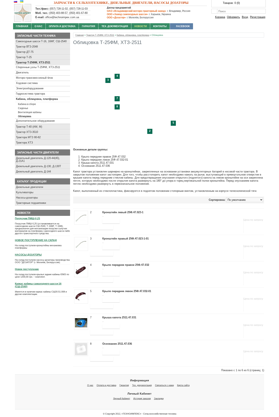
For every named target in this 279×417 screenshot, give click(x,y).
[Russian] (15, 1)
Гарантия (88, 26)
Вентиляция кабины (29, 112)
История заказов (142, 398)
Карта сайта (183, 385)
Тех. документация (115, 26)
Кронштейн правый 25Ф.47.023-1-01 (125, 238)
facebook (183, 26)
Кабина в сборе (27, 104)
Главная (22, 26)
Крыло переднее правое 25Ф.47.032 (125, 264)
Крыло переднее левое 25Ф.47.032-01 (126, 291)
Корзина (220, 17)
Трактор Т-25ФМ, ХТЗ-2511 (33, 62)
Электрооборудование (30, 88)
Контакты (160, 26)
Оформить (233, 17)
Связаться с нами (164, 385)
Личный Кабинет (121, 398)
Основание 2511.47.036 (117, 343)
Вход (245, 17)
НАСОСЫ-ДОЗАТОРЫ (28, 254)
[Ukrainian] (21, 1)
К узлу (96, 219)
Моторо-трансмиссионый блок (34, 77)
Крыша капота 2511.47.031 (119, 317)
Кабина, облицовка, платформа (37, 98)
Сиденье (23, 108)
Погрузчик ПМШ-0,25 (27, 218)
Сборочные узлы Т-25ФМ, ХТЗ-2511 (38, 67)
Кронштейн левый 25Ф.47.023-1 (122, 212)
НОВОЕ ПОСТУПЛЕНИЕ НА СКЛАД (36, 240)
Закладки (159, 398)
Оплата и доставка (62, 26)
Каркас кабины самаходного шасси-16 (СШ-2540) (38, 285)
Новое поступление (27, 269)
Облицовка (24, 116)
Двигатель (22, 72)
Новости (140, 26)
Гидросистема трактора (30, 93)
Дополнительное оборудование (35, 120)
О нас (38, 26)
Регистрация (257, 17)
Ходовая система (27, 83)
